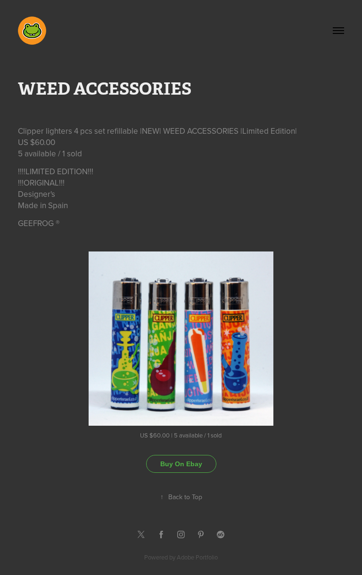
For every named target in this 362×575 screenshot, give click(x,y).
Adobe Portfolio (197, 557)
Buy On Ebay (181, 464)
